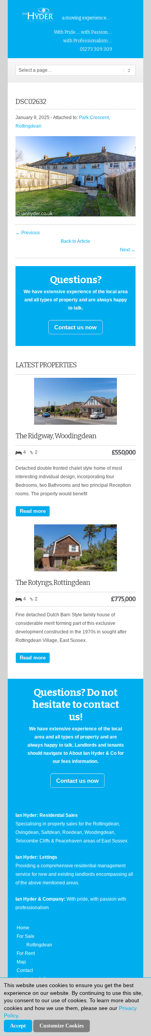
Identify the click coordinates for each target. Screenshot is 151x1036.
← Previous (27, 232)
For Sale (25, 936)
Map (21, 962)
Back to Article (75, 241)
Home (23, 927)
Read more (33, 511)
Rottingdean (39, 945)
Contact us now (75, 327)
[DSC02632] (75, 215)
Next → (128, 250)
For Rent (26, 953)
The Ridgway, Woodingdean (55, 436)
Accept (18, 1026)
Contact (25, 970)
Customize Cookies (61, 1026)
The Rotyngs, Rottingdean (52, 582)
